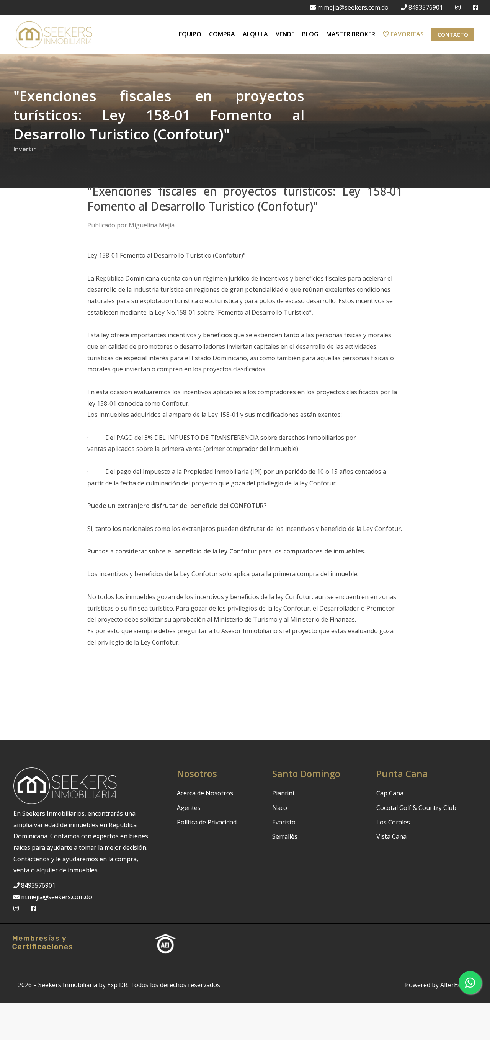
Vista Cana (391, 836)
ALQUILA (255, 34)
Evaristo (284, 822)
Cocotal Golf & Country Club (416, 807)
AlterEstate (456, 985)
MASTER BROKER (350, 34)
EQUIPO (190, 34)
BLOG (310, 34)
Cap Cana (389, 793)
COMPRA (222, 34)
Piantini (283, 793)
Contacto (453, 34)
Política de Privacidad (207, 822)
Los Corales (393, 822)
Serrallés (284, 836)
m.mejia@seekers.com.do (353, 7)
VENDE (285, 34)
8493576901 (425, 7)
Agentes (189, 807)
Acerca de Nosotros (205, 793)
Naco (279, 807)
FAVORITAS (406, 34)
